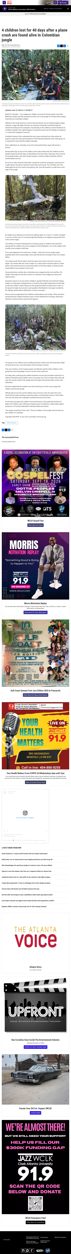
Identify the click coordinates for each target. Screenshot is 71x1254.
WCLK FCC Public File (60, 1237)
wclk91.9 (29, 840)
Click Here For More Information (35, 695)
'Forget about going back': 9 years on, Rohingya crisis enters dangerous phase (26, 883)
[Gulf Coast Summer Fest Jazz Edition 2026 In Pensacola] (35, 653)
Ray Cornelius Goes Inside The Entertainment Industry (35, 1040)
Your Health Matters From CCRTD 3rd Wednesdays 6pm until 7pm (35, 773)
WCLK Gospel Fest (36, 520)
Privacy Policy (44, 1237)
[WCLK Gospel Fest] (35, 483)
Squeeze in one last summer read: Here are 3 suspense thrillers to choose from (26, 871)
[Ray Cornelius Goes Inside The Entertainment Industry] (35, 1006)
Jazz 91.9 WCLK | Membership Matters (35, 14)
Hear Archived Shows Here (35, 782)
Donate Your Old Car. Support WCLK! (35, 1108)
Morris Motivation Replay (35, 603)
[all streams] (68, 8)
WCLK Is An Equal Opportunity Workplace (32, 1242)
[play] (4, 9)
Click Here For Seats (35, 525)
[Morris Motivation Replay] (35, 566)
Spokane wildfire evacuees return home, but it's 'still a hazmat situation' (24, 906)
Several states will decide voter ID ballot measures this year (20, 889)
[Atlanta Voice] (35, 938)
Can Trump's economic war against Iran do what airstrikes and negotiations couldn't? (28, 901)
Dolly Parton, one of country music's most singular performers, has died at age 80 (27, 859)
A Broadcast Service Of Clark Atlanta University (32, 1237)
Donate (64, 3)
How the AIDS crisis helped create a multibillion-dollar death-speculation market (27, 895)
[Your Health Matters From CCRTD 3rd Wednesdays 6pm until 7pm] (35, 735)
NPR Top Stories (11, 423)
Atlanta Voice (35, 967)
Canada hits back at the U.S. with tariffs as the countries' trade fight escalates (26, 877)
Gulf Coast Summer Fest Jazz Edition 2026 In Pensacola (35, 690)
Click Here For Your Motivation (35, 612)
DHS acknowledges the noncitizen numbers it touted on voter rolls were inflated (27, 865)
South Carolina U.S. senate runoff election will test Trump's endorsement (25, 854)
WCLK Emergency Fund (35, 1218)
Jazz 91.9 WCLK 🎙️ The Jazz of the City (14, 840)
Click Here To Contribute (35, 1222)
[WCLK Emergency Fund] (35, 1167)
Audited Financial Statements (45, 1241)
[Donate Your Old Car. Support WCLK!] (35, 1079)
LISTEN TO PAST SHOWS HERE (35, 1047)
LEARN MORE (35, 1113)
